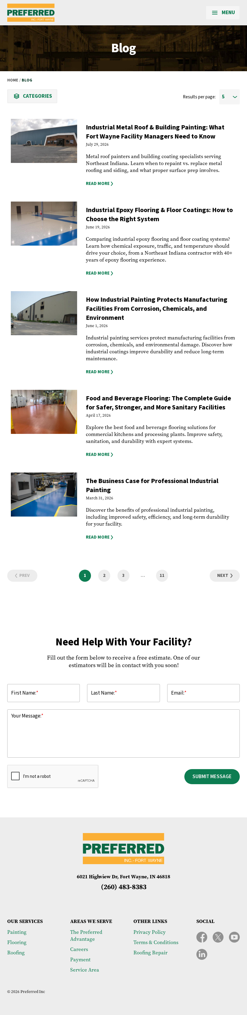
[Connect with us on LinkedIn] (201, 954)
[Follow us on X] (218, 937)
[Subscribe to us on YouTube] (234, 937)
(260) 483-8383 (123, 887)
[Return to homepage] (31, 13)
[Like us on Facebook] (201, 937)
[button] (161, 184)
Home (12, 80)
